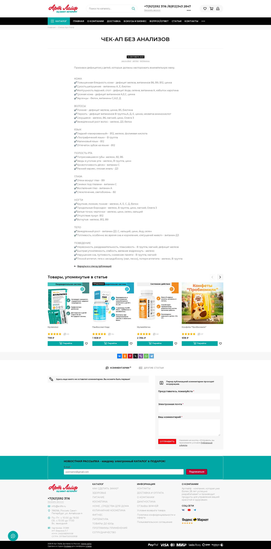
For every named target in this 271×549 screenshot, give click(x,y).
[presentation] (212, 277)
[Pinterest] (130, 356)
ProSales (67, 546)
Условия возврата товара (151, 510)
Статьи (176, 21)
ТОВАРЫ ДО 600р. (103, 523)
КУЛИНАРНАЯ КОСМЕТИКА (108, 510)
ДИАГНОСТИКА (146, 501)
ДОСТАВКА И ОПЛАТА (150, 492)
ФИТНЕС (97, 514)
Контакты (191, 21)
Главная (78, 21)
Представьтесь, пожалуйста (176, 391)
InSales (89, 546)
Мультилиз (53, 327)
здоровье (126, 61)
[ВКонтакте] (119, 356)
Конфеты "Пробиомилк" (194, 327)
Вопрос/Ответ (159, 21)
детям (135, 61)
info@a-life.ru (59, 506)
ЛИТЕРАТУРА (100, 519)
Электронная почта (170, 404)
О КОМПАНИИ (145, 497)
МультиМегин (143, 327)
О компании (95, 21)
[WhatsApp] (146, 356)
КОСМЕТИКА (99, 501)
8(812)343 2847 (179, 6)
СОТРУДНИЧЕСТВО (104, 532)
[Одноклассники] (124, 356)
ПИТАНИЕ (98, 497)
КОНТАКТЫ (144, 488)
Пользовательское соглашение (154, 522)
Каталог (61, 21)
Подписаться (196, 471)
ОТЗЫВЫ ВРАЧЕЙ (147, 506)
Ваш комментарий (170, 417)
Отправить (167, 441)
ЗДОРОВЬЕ (99, 492)
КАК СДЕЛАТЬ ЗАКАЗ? (105, 488)
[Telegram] (151, 356)
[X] (135, 356)
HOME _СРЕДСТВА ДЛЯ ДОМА (110, 506)
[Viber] (140, 356)
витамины (145, 61)
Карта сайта (86, 544)
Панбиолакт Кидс (101, 327)
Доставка (114, 21)
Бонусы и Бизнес (135, 21)
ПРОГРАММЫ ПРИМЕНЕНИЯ (109, 528)
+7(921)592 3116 (155, 6)
